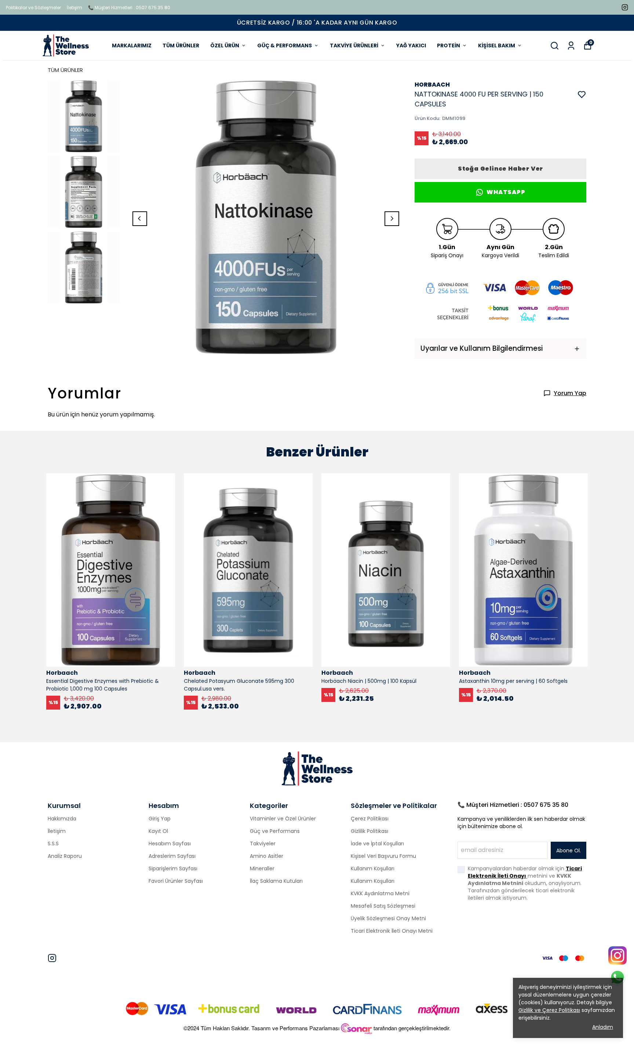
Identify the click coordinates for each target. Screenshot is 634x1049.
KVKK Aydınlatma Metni (380, 893)
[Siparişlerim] (571, 45)
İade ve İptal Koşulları (377, 843)
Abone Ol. (568, 850)
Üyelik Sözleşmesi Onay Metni (388, 918)
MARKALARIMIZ (132, 45)
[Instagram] (52, 958)
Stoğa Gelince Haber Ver (500, 168)
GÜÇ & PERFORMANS (284, 45)
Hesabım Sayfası (170, 843)
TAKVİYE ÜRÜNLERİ (354, 45)
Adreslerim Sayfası (172, 856)
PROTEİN (448, 45)
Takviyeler (263, 843)
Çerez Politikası (370, 818)
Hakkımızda (62, 818)
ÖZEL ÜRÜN (224, 45)
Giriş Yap (160, 818)
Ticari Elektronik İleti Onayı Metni (392, 931)
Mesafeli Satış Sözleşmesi (383, 906)
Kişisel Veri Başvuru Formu (383, 856)
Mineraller (262, 868)
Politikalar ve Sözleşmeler (33, 7)
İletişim (74, 7)
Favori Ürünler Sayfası (176, 881)
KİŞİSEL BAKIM (496, 45)
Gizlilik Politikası (369, 831)
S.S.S (53, 843)
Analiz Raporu (65, 856)
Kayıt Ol (158, 831)
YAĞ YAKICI (411, 45)
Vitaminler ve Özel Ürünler (283, 818)
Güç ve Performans (275, 831)
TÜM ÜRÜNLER (181, 45)
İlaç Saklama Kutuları (276, 881)
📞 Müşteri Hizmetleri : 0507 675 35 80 (129, 7)
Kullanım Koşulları (372, 868)
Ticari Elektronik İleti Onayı (525, 872)
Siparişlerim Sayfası (173, 868)
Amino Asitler (266, 856)
